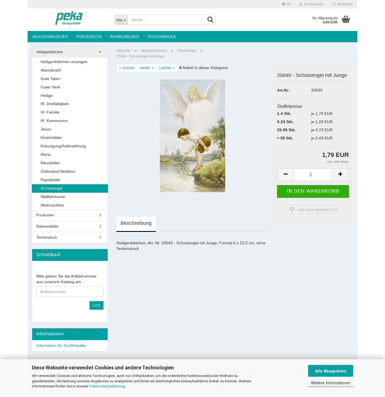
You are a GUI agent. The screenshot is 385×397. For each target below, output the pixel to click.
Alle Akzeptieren (330, 371)
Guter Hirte (50, 87)
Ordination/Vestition (58, 171)
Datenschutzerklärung (107, 386)
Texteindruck (161, 37)
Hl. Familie (50, 112)
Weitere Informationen (331, 382)
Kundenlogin (313, 4)
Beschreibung (136, 223)
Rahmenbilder (124, 37)
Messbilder (50, 163)
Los (96, 305)
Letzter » (167, 67)
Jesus (46, 129)
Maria (46, 154)
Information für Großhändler (61, 345)
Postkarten (88, 37)
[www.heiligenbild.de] (69, 19)
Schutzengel (52, 188)
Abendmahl (51, 70)
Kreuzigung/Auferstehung (63, 146)
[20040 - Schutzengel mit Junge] (192, 135)
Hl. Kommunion (54, 120)
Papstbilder (51, 180)
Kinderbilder (51, 137)
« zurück (126, 67)
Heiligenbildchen (50, 37)
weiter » (147, 67)
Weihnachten (52, 205)
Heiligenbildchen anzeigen (64, 61)
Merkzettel (344, 4)
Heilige (47, 95)
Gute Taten (50, 78)
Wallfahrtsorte (53, 196)
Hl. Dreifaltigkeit (54, 103)
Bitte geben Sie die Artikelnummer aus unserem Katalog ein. (66, 279)
